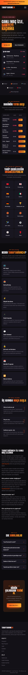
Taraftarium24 (6, 488)
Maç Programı (19, 45)
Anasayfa (4, 641)
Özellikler (4, 648)
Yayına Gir (7, 45)
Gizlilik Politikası (5, 660)
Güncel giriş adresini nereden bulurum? (13, 548)
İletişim (3, 665)
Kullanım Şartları (5, 662)
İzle (20, 119)
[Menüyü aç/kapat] (25, 7)
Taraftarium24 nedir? (13, 542)
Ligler (3, 646)
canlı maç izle (5, 463)
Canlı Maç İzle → (14, 605)
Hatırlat (21, 136)
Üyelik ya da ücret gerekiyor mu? (13, 555)
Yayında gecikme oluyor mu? (13, 567)
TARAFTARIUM (8, 7)
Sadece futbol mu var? (13, 561)
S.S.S (3, 651)
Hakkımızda (4, 657)
